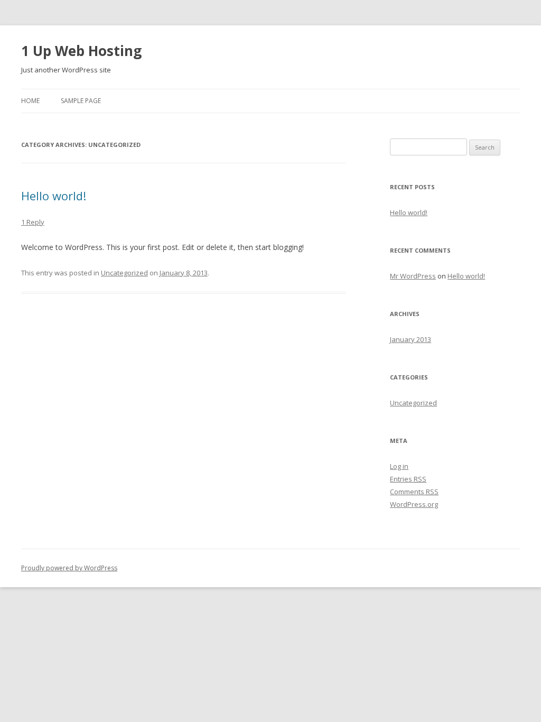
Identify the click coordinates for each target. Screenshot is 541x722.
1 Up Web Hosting (81, 50)
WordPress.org (414, 504)
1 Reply (32, 222)
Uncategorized (124, 272)
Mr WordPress (413, 276)
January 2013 (410, 339)
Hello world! (53, 195)
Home (30, 100)
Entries (408, 479)
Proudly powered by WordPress (69, 567)
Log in (399, 466)
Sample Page (81, 100)
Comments (414, 491)
